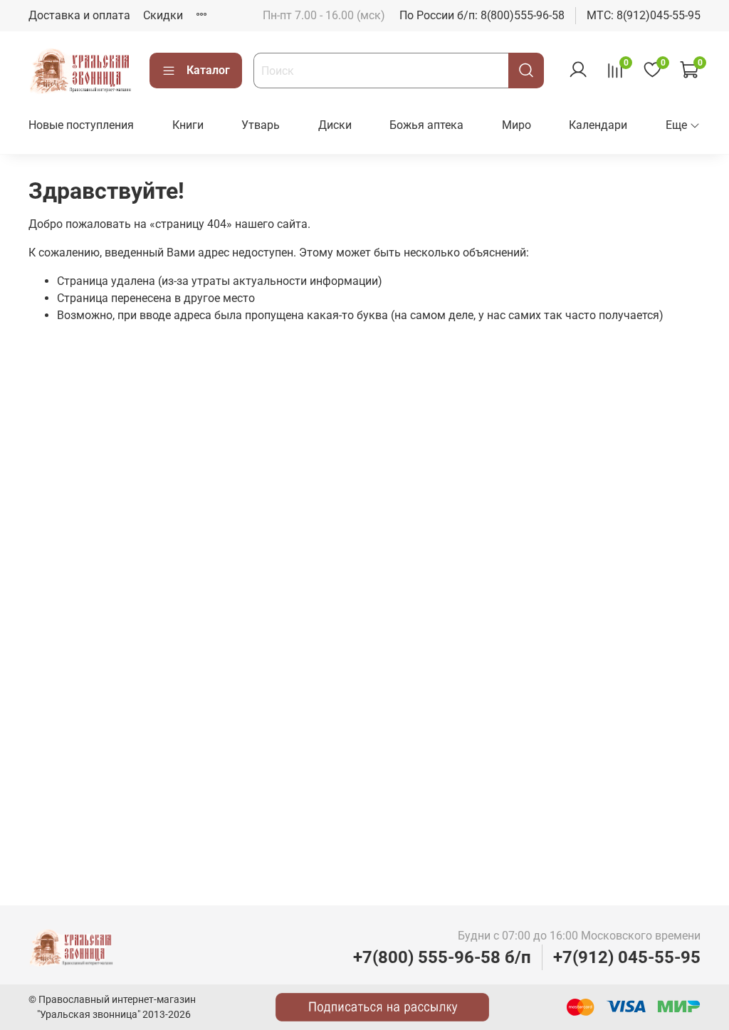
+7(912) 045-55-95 (627, 957)
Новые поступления (81, 125)
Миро (516, 125)
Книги (188, 125)
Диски (335, 125)
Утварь (260, 125)
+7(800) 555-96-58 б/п (442, 957)
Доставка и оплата (79, 15)
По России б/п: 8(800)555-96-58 (482, 15)
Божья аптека (426, 125)
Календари (598, 125)
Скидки (163, 15)
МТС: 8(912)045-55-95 (644, 15)
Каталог (208, 70)
